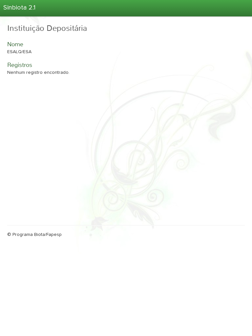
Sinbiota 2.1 (19, 7)
